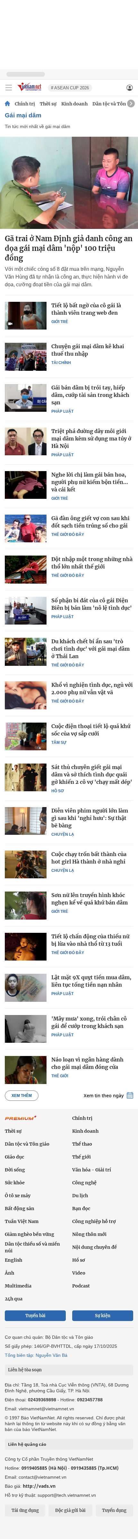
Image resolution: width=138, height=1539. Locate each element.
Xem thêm (22, 1095)
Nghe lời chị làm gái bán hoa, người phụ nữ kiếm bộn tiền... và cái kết (89, 482)
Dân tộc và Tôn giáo (114, 104)
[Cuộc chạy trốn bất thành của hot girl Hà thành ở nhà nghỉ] (26, 864)
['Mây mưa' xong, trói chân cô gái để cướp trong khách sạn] (26, 1029)
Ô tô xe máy (17, 1196)
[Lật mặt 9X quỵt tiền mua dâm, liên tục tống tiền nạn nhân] (26, 987)
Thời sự (48, 104)
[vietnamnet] (30, 91)
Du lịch (80, 1196)
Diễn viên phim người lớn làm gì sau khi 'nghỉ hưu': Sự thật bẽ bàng (89, 818)
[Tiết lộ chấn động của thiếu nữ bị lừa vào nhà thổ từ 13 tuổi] (26, 947)
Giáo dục (14, 1157)
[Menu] (9, 88)
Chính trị (25, 104)
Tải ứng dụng (25, 1510)
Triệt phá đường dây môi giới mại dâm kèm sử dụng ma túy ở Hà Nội (91, 438)
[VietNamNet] (7, 104)
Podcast (81, 1286)
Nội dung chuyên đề (94, 1247)
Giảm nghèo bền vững (29, 1234)
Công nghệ (84, 1183)
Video (78, 1273)
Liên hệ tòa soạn (25, 1370)
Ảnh (9, 1273)
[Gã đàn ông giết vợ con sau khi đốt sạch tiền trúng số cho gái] (26, 528)
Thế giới (59, 1076)
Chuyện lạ (62, 834)
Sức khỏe (15, 1183)
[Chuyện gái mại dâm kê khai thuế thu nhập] (26, 356)
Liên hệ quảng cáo (27, 1444)
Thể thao (82, 1144)
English (13, 1260)
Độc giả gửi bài (70, 1510)
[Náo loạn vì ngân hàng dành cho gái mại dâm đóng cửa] (26, 1070)
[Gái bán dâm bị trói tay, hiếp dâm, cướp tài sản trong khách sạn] (26, 398)
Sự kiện (102, 1315)
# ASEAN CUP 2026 (70, 87)
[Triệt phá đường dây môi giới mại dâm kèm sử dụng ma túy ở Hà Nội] (26, 441)
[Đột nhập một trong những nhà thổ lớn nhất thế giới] (26, 569)
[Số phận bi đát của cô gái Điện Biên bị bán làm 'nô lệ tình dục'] (26, 611)
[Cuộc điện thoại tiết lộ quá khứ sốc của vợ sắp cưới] (26, 736)
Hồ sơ (57, 791)
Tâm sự (58, 742)
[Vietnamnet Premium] (21, 1121)
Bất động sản (19, 1208)
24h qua (13, 1299)
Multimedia (18, 1286)
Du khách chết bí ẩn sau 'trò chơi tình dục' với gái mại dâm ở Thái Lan (90, 648)
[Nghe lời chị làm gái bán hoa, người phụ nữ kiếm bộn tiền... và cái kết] (26, 485)
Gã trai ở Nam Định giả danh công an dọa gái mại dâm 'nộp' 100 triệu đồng (69, 248)
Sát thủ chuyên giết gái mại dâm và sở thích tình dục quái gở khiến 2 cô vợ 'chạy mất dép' (91, 774)
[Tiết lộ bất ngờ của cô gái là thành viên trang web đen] (26, 316)
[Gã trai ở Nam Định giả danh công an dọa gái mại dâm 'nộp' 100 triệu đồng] (69, 183)
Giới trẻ (59, 322)
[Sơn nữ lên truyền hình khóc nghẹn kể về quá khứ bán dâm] (26, 905)
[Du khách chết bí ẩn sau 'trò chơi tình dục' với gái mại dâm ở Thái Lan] (26, 652)
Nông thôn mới (89, 1234)
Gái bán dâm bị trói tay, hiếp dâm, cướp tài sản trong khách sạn (90, 395)
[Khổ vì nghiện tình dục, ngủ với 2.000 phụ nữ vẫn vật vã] (26, 695)
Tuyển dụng (114, 1510)
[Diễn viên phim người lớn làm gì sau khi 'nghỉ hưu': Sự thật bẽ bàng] (26, 821)
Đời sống (15, 1170)
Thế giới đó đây (67, 534)
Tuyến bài (35, 1315)
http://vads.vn (39, 1486)
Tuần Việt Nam (22, 1221)
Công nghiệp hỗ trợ (94, 1221)
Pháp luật (62, 411)
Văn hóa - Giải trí (91, 1170)
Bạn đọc (81, 1208)
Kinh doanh (74, 104)
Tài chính (61, 362)
